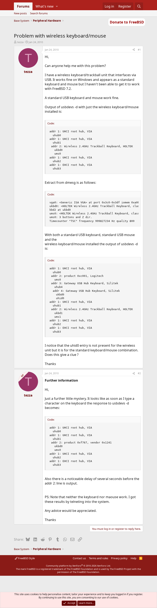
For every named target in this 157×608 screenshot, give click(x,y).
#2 (139, 373)
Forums (23, 6)
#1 (139, 49)
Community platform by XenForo (78, 565)
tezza (20, 42)
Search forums (39, 13)
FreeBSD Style (26, 558)
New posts (20, 13)
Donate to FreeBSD (127, 22)
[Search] (139, 6)
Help (133, 558)
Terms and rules (98, 558)
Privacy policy (119, 558)
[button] (57, 6)
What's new (45, 6)
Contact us (79, 558)
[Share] (133, 50)
